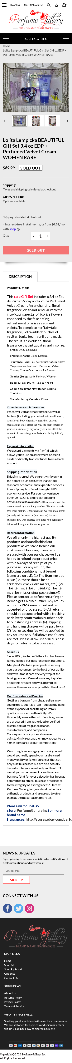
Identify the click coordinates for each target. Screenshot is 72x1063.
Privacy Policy (12, 1001)
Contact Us (11, 978)
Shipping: (9, 185)
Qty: (6, 235)
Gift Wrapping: (13, 196)
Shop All (9, 965)
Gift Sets (9, 973)
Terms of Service (14, 1006)
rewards (15, 4)
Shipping (8, 217)
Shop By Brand (13, 969)
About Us (10, 993)
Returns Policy (13, 997)
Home (6, 46)
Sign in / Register (33, 4)
